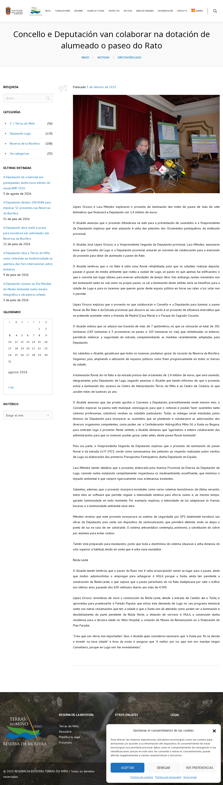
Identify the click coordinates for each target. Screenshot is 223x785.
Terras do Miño (69, 726)
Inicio (85, 57)
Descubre (65, 732)
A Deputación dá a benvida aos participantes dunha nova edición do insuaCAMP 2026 (26, 182)
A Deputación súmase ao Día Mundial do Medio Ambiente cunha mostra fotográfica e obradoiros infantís (27, 289)
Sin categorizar (19, 153)
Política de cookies (141, 777)
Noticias (104, 57)
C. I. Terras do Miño (22, 123)
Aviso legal (190, 777)
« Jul (11, 387)
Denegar (163, 768)
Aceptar (127, 768)
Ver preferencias (199, 768)
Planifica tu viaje (69, 737)
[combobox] (27, 415)
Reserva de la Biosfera (25, 143)
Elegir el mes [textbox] (15, 415)
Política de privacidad (168, 777)
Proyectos (65, 742)
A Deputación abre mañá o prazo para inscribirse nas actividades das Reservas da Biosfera (26, 233)
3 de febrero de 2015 (101, 87)
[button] (214, 730)
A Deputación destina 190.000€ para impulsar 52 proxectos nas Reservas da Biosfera (27, 207)
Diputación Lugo (129, 57)
